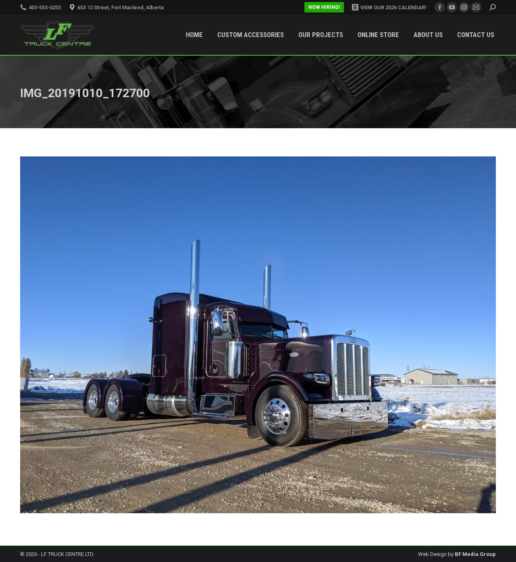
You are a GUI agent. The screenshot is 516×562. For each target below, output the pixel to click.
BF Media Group (475, 554)
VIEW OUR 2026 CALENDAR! (393, 7)
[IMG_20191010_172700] (258, 334)
